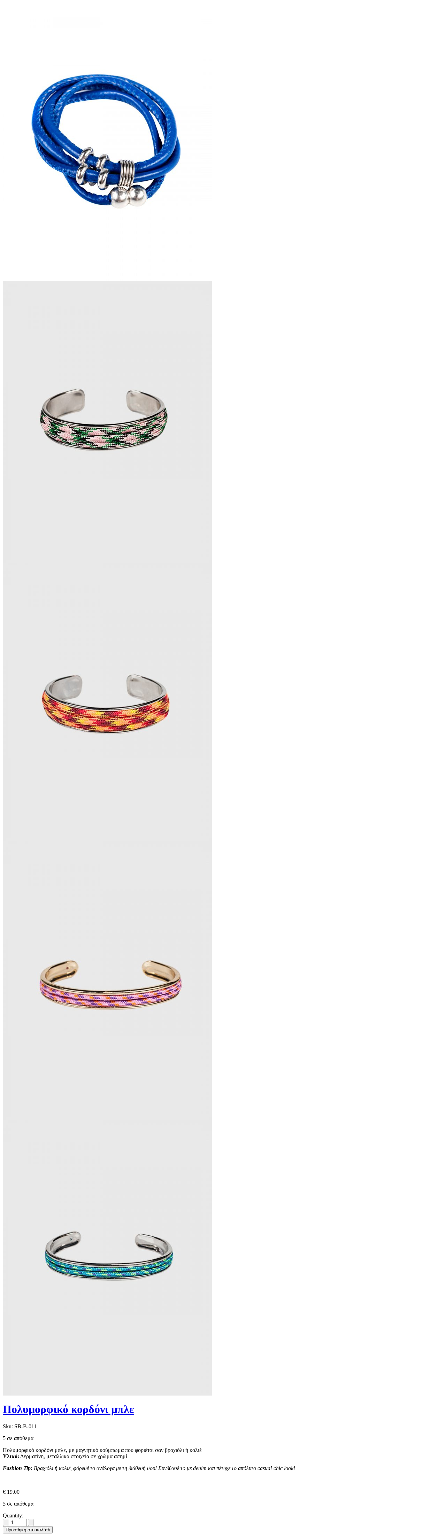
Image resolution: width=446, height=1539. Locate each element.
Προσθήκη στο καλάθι (28, 1529)
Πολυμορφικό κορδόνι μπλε (68, 1409)
